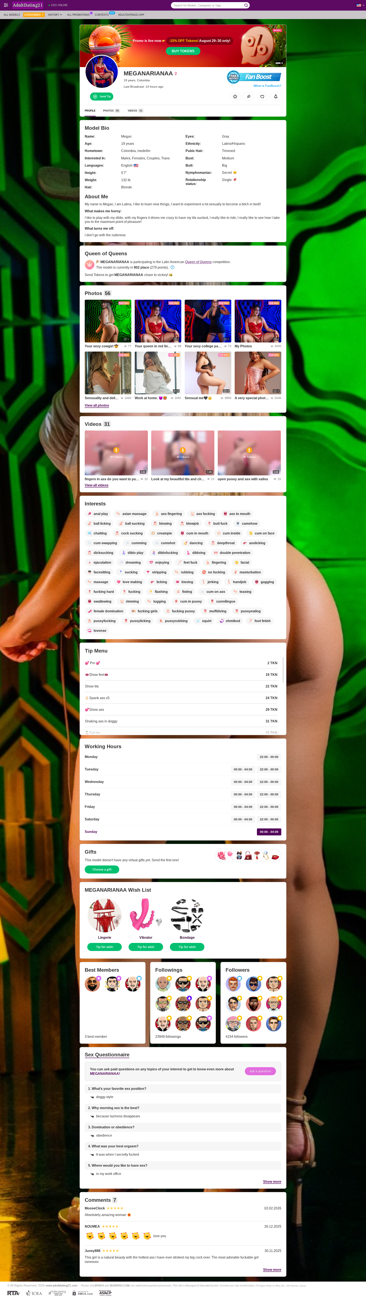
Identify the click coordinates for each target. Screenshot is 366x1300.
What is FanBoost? (267, 85)
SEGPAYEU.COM (120, 1285)
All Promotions (78, 14)
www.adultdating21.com (62, 1285)
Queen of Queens (198, 262)
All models (12, 14)
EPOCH (99, 1285)
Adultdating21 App (131, 14)
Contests (102, 14)
